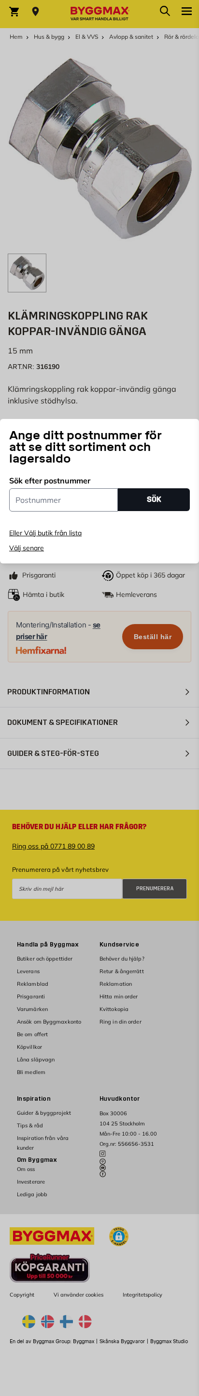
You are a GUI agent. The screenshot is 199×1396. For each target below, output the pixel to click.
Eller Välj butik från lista (45, 533)
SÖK (154, 499)
